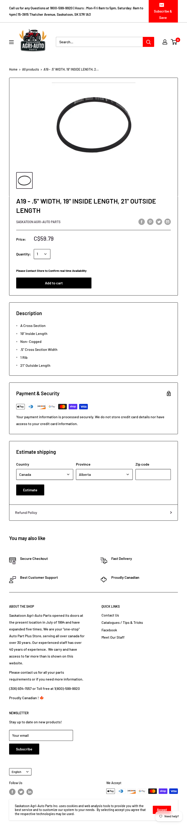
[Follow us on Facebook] (12, 791)
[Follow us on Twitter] (21, 791)
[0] (174, 42)
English (16, 772)
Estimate (30, 490)
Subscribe (24, 749)
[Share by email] (167, 221)
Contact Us (110, 615)
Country (22, 464)
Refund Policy (26, 512)
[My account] (165, 41)
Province (83, 464)
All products (30, 69)
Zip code (142, 464)
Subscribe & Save (163, 14)
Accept (162, 810)
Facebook (109, 630)
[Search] (148, 42)
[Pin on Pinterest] (150, 221)
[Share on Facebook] (141, 221)
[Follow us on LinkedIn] (29, 791)
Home (13, 69)
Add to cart (54, 283)
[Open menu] (11, 42)
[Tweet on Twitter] (159, 221)
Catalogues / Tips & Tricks (122, 622)
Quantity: (23, 254)
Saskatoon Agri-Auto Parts (38, 222)
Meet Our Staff (113, 637)
